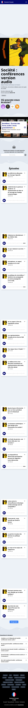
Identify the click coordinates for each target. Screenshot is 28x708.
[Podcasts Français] (14, 694)
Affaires (22, 675)
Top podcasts (11, 702)
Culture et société (10, 680)
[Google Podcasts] (12, 106)
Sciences (4, 95)
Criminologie (11, 684)
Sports (13, 689)
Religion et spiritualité (20, 677)
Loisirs (24, 684)
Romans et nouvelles (19, 682)
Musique (10, 677)
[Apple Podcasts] (3, 106)
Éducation (16, 675)
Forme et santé (15, 687)
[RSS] (17, 106)
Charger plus (14, 622)
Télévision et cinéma (7, 682)
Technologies (19, 680)
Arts (10, 675)
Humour (5, 675)
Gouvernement (6, 687)
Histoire (3, 684)
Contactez (22, 702)
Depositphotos (21, 704)
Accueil (5, 702)
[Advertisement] (14, 18)
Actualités (18, 684)
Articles (17, 702)
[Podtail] (7, 106)
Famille (4, 677)
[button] (26, 2)
